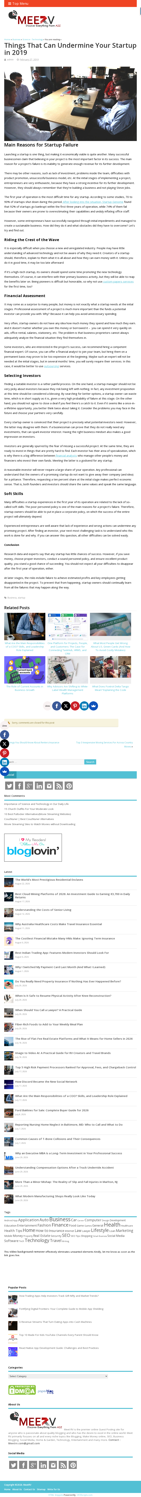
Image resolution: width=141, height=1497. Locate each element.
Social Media (115, 1236)
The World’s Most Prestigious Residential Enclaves (49, 879)
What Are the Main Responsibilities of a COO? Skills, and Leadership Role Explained (25, 646)
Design (105, 1220)
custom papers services (118, 281)
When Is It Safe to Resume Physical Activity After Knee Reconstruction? (63, 995)
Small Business (100, 1236)
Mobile (8, 1236)
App (15, 1220)
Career (80, 1220)
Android (8, 1220)
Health (112, 1224)
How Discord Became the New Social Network (46, 1081)
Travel (56, 1240)
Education (10, 1225)
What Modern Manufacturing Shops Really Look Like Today (55, 1196)
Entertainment (27, 1225)
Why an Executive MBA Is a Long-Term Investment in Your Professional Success (68, 1153)
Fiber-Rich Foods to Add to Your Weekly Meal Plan (49, 1024)
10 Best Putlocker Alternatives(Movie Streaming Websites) (37, 814)
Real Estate (41, 1235)
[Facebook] (56, 705)
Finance (60, 1224)
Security (56, 1236)
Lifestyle (100, 1230)
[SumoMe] (93, 705)
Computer (93, 1220)
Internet (69, 1231)
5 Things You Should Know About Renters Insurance (32, 742)
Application (28, 1219)
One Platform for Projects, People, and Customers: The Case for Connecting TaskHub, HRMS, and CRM (68, 648)
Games (88, 1225)
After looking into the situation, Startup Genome (92, 202)
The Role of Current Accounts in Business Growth (24, 688)
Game (80, 1225)
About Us (17, 1489)
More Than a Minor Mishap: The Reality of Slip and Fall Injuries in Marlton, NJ (66, 1182)
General (97, 1225)
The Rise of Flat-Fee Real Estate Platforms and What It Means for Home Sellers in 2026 (74, 1038)
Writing (65, 1241)
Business (12, 597)
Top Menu (20, 3)
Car (74, 1219)
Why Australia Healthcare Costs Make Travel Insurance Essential (58, 924)
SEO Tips (75, 1236)
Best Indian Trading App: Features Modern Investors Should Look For (62, 952)
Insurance (56, 1230)
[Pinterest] (75, 705)
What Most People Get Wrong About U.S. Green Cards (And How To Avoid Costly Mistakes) (110, 646)
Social (10, 774)
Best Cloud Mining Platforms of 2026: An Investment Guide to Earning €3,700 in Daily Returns (72, 895)
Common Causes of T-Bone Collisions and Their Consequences (57, 1139)
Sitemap (41, 1489)
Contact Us (29, 1489)
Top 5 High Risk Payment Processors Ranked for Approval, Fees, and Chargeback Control (75, 1067)
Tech (21, 1241)
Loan (112, 1231)
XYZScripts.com (85, 1495)
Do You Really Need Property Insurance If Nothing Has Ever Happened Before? (68, 981)
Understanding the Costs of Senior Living (43, 910)
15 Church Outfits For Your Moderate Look (29, 809)
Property (28, 1235)
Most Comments (14, 796)
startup (21, 597)
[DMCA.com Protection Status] (22, 1394)
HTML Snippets (55, 1495)
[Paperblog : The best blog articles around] (46, 1394)
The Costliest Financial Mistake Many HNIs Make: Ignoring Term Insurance (65, 938)
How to (42, 1230)
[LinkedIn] (84, 705)
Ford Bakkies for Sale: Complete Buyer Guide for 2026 (51, 1110)
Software (11, 1241)
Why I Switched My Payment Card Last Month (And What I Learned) (60, 967)
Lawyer (86, 1231)
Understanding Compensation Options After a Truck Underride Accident (64, 1167)
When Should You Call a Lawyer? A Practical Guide (48, 1010)
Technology (37, 1240)
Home (29, 1230)
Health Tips (13, 1230)
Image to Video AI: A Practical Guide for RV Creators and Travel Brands (63, 1053)
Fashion (44, 1225)
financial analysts (66, 455)
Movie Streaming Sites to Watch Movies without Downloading (39, 824)
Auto (44, 1219)
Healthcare (127, 1225)
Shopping (87, 1236)
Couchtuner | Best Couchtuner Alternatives (29, 819)
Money (18, 1236)
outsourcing (51, 366)
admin (10, 59)
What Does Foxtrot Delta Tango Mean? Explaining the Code (110, 688)
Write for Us (53, 1489)
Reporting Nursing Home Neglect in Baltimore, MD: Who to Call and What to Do (69, 1124)
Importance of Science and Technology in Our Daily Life (36, 804)
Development (118, 1220)
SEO (66, 1235)
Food (72, 1225)
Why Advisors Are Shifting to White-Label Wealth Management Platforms (67, 690)
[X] (65, 705)
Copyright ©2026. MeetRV (17, 1484)
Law (78, 1230)
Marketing (124, 1230)
